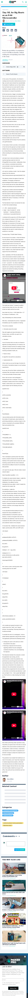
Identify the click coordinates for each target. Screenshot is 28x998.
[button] (2, 2)
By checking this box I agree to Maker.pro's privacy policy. (11, 983)
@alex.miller (9, 781)
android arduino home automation (12, 823)
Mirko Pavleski (13, 928)
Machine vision (7, 825)
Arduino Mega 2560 (11, 66)
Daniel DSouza (12, 946)
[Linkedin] (11, 30)
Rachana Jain (13, 878)
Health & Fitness (7, 815)
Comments (10, 836)
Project (10, 59)
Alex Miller (18, 21)
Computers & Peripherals (10, 810)
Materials (5, 59)
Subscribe (13, 988)
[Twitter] (7, 30)
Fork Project (9, 24)
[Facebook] (3, 30)
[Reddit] (15, 30)
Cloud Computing (8, 813)
